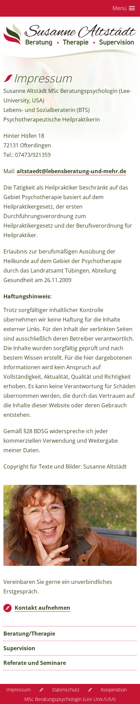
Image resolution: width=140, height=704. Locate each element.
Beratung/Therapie (29, 633)
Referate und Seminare (34, 663)
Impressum (18, 689)
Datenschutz (65, 689)
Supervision (19, 648)
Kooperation (114, 689)
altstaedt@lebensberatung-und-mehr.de (71, 171)
